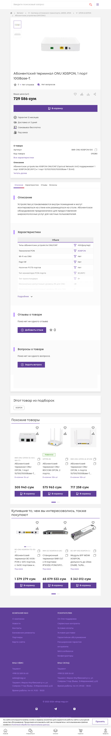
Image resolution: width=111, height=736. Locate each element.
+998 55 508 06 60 (20, 673)
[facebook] (74, 709)
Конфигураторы (65, 656)
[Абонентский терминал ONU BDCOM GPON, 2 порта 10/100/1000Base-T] (55, 437)
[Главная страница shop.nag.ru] (11, 13)
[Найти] (90, 4)
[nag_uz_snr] (55, 709)
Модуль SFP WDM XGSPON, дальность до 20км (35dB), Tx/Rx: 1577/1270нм (81, 560)
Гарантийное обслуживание (72, 637)
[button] (97, 4)
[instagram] (36, 709)
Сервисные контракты (69, 623)
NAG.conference (65, 651)
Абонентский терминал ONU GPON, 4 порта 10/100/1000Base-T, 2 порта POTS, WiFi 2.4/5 (81, 468)
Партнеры (17, 637)
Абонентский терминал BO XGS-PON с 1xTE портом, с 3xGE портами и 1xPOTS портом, (25, 560)
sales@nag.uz (19, 678)
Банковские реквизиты (23, 633)
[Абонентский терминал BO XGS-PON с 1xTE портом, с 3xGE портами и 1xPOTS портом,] (27, 532)
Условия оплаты (66, 628)
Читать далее (20, 173)
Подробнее (23, 296)
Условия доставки (66, 633)
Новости (16, 623)
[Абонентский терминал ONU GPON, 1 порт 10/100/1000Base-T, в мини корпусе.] (27, 437)
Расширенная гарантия (69, 642)
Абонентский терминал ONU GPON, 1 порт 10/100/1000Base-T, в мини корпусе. (24, 468)
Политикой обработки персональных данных (30, 725)
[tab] (19, 185)
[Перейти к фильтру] (75, 245)
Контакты (17, 628)
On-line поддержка (67, 619)
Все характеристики (24, 157)
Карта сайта (18, 642)
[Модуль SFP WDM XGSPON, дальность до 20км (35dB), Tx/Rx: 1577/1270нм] (83, 532)
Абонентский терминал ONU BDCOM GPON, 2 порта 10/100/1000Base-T (52, 468)
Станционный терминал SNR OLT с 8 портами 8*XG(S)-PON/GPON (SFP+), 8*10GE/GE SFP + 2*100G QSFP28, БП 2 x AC (53, 560)
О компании (18, 619)
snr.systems (63, 646)
